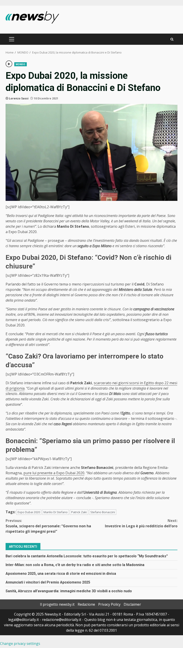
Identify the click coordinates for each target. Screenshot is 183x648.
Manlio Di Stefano (56, 512)
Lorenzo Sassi (19, 98)
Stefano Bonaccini (102, 512)
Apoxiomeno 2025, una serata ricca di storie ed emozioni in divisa (61, 573)
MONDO (20, 64)
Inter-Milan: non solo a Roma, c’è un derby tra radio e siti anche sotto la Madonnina (75, 565)
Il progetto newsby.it (57, 604)
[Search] (172, 39)
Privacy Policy (109, 604)
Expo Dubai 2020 (29, 512)
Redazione (86, 604)
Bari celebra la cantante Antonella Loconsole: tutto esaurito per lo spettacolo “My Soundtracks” (87, 556)
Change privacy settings (20, 643)
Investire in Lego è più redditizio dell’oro (141, 523)
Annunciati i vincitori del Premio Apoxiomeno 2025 (48, 582)
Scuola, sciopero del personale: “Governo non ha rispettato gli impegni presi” (48, 526)
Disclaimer (132, 604)
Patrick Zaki (79, 512)
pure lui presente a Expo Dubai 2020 (53, 472)
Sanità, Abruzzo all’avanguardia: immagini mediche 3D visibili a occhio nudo (69, 591)
